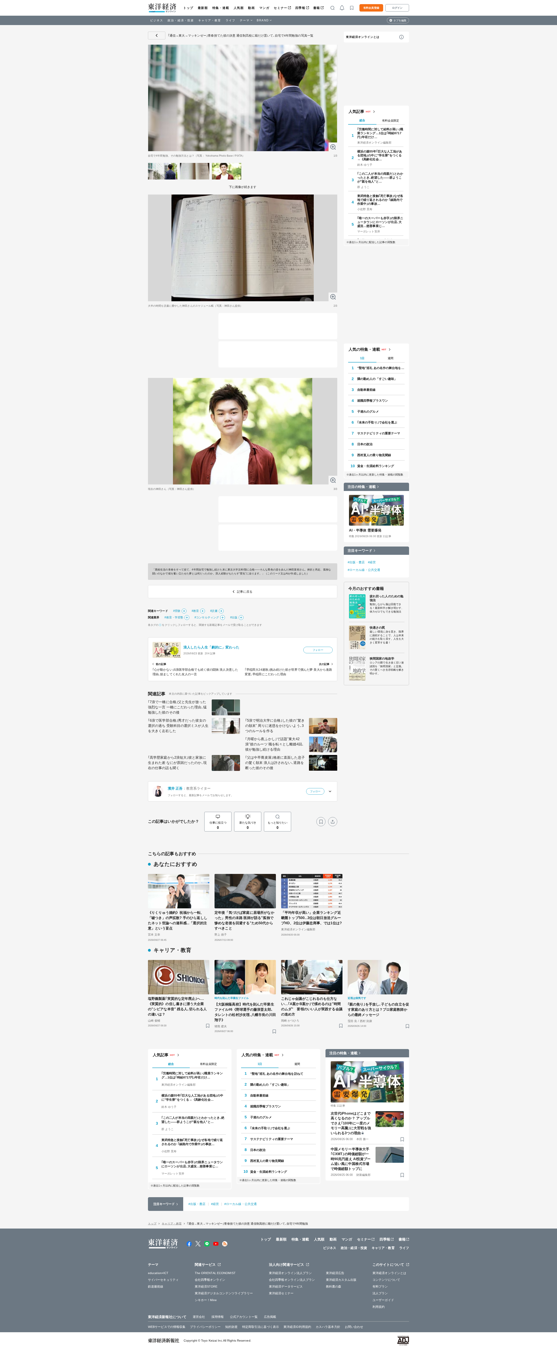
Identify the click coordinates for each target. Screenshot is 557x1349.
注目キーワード (360, 550)
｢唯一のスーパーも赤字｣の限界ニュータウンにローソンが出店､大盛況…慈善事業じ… (380, 222)
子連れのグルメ (368, 411)
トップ (188, 8)
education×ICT (158, 1273)
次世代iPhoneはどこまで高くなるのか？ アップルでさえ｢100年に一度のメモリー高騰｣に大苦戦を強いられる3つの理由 (351, 1123)
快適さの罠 (377, 627)
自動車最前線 (366, 389)
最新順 (203, 8)
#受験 (176, 611)
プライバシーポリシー (205, 1327)
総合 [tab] (362, 120)
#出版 (233, 617)
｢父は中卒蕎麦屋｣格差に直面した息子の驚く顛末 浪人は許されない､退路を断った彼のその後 (275, 763)
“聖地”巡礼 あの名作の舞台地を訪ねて (381, 368)
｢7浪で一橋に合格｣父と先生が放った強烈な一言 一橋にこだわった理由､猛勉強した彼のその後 (177, 707)
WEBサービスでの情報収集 (166, 1327)
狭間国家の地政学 (382, 658)
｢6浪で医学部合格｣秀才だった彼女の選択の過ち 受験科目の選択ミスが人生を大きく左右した (178, 726)
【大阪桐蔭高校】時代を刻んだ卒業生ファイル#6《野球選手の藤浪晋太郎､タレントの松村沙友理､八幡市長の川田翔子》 (245, 1012)
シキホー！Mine (206, 1300)
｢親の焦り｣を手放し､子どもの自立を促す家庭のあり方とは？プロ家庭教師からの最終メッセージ (378, 1009)
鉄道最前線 (155, 1286)
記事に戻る (156, 35)
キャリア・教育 (209, 20)
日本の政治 (365, 444)
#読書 (213, 611)
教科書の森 (333, 1286)
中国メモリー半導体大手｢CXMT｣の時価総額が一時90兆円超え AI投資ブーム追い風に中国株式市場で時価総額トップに (351, 1159)
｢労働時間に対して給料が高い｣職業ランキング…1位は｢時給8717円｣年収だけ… (380, 133)
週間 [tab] (390, 358)
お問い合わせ (354, 1327)
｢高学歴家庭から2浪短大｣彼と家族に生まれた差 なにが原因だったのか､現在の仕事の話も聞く (177, 763)
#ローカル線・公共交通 (364, 570)
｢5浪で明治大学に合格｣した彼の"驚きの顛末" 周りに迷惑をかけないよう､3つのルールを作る (275, 726)
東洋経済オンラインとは (362, 37)
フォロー (318, 650)
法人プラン (380, 1293)
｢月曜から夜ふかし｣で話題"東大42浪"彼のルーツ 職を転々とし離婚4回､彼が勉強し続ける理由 (274, 744)
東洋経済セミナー (281, 1293)
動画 (251, 8)
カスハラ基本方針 (328, 1327)
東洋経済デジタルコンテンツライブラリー (224, 1293)
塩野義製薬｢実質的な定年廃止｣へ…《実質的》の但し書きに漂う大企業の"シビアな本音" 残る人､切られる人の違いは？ (177, 1006)
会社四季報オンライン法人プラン (292, 1279)
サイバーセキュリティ (163, 1279)
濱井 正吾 (175, 788)
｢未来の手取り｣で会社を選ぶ (377, 422)
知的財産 (231, 1327)
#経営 (372, 562)
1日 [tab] (362, 358)
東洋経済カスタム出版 (341, 1279)
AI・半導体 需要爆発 (365, 530)
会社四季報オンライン (210, 1279)
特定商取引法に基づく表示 (260, 1327)
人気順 (239, 8)
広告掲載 (270, 1317)
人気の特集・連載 (364, 349)
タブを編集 (399, 20)
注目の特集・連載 (362, 487)
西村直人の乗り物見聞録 (374, 455)
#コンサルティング (207, 617)
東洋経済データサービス (286, 1286)
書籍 (316, 8)
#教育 (195, 611)
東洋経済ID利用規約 (297, 1327)
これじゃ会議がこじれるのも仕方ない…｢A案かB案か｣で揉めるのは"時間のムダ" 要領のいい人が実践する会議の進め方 (311, 1006)
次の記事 (324, 664)
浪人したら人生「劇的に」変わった (211, 647)
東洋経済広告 (335, 1273)
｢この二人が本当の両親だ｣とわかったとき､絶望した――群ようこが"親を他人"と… (380, 177)
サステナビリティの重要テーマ (378, 433)
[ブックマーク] (320, 821)
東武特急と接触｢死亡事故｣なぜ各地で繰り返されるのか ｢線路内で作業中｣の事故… (380, 199)
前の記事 (161, 664)
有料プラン (380, 1286)
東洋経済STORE (206, 1286)
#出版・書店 (356, 562)
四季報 (300, 8)
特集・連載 (220, 8)
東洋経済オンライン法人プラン (290, 1273)
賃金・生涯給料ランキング (375, 466)
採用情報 (217, 1317)
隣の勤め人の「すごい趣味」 (377, 379)
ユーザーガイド (383, 1300)
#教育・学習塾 (173, 617)
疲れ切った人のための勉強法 (386, 598)
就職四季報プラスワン (372, 400)
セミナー (280, 8)
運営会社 (199, 1317)
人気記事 (356, 111)
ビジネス (156, 20)
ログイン (397, 7)
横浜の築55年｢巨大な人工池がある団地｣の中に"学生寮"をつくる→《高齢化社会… (379, 155)
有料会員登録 (371, 7)
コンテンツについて (386, 1279)
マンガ (264, 8)
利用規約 (378, 1306)
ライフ (230, 20)
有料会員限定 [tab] (390, 120)
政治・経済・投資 (181, 20)
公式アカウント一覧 (244, 1317)
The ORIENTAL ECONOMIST (215, 1273)
